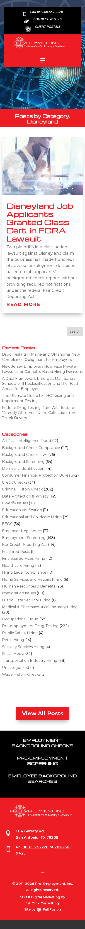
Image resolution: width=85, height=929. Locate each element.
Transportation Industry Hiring (29, 660)
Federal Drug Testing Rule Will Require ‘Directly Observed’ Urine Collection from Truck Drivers (39, 412)
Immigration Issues (19, 593)
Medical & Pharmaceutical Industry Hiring (40, 607)
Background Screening (23, 461)
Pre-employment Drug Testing (30, 626)
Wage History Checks (21, 674)
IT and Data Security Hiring (26, 600)
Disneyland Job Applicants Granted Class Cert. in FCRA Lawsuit (39, 222)
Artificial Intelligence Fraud (26, 441)
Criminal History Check (22, 489)
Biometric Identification (23, 468)
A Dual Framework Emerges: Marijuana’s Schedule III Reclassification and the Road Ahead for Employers (40, 383)
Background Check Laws (24, 454)
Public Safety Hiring (20, 633)
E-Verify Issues (15, 503)
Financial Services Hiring (23, 558)
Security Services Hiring (23, 647)
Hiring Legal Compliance (24, 572)
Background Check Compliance (31, 448)
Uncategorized (15, 667)
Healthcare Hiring (18, 565)
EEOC (7, 524)
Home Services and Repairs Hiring (32, 579)
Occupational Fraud (20, 619)
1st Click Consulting (42, 903)
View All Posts (42, 713)
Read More (23, 304)
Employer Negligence (22, 531)
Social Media (13, 654)
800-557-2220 (35, 847)
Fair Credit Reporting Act (24, 544)
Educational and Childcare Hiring (32, 517)
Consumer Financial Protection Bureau (37, 475)
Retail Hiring (13, 640)
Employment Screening (24, 538)
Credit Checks (14, 482)
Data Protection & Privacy (25, 496)
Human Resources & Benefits (28, 586)
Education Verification (22, 510)
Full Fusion (52, 909)
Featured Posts (16, 551)
